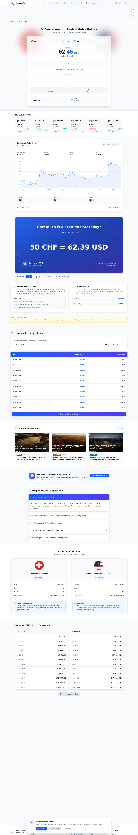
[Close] (107, 825)
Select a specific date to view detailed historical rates (29, 340)
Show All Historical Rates (69, 414)
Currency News (56, 3)
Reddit (50, 277)
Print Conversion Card (70, 694)
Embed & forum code (62, 277)
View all (118, 428)
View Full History (114, 207)
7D (104, 144)
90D (114, 144)
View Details (116, 344)
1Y (118, 144)
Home (12, 21)
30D (109, 144)
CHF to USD (19, 21)
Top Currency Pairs (77, 3)
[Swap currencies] (69, 41)
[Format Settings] (133, 9)
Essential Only (54, 828)
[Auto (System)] (133, 15)
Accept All (41, 828)
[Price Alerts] (126, 3)
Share (29, 277)
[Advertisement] (69, 12)
